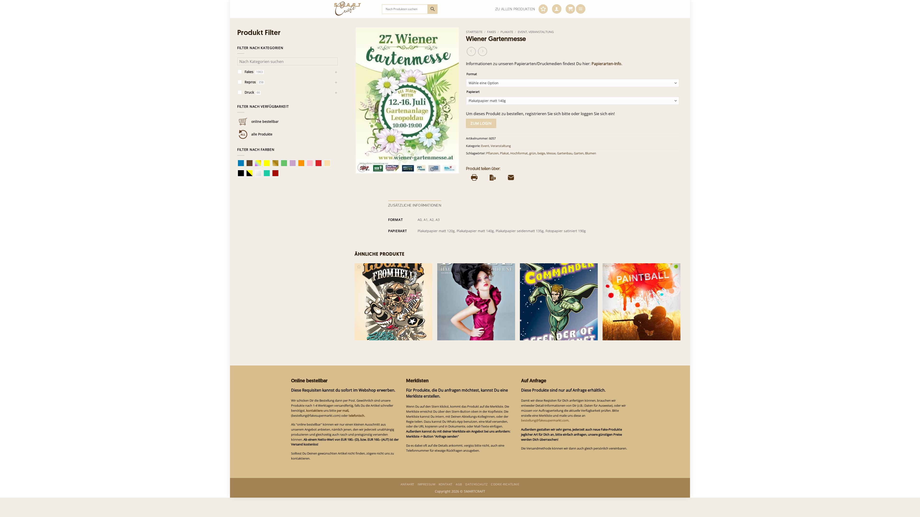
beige (541, 153)
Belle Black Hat (452, 332)
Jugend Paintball (618, 332)
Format (471, 74)
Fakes (491, 32)
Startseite (474, 32)
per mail (342, 410)
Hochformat (519, 153)
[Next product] (471, 51)
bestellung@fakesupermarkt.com (545, 420)
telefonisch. (357, 415)
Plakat (504, 153)
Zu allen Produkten (515, 9)
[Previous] (354, 305)
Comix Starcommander (541, 332)
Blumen (590, 153)
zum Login (481, 123)
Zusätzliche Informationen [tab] (414, 205)
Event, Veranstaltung (536, 32)
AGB (459, 484)
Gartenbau (564, 153)
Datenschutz (476, 484)
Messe (551, 153)
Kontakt (446, 484)
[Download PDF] (492, 177)
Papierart (473, 91)
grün (532, 153)
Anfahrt (407, 484)
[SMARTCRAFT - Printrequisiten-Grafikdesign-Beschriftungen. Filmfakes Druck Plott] (354, 9)
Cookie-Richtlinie (505, 484)
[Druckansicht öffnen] (474, 177)
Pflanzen (492, 153)
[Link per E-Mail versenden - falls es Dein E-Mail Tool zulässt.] (510, 177)
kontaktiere (314, 410)
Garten (579, 153)
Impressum (426, 484)
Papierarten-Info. (607, 63)
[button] (556, 9)
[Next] (680, 305)
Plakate (506, 32)
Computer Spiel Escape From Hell (384, 332)
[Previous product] (482, 51)
